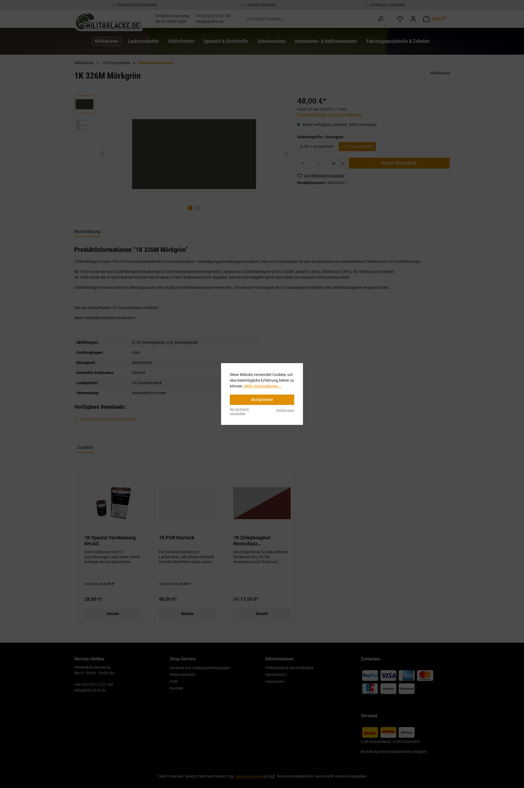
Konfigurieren (285, 410)
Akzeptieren (262, 399)
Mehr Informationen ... (263, 386)
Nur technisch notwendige (239, 411)
